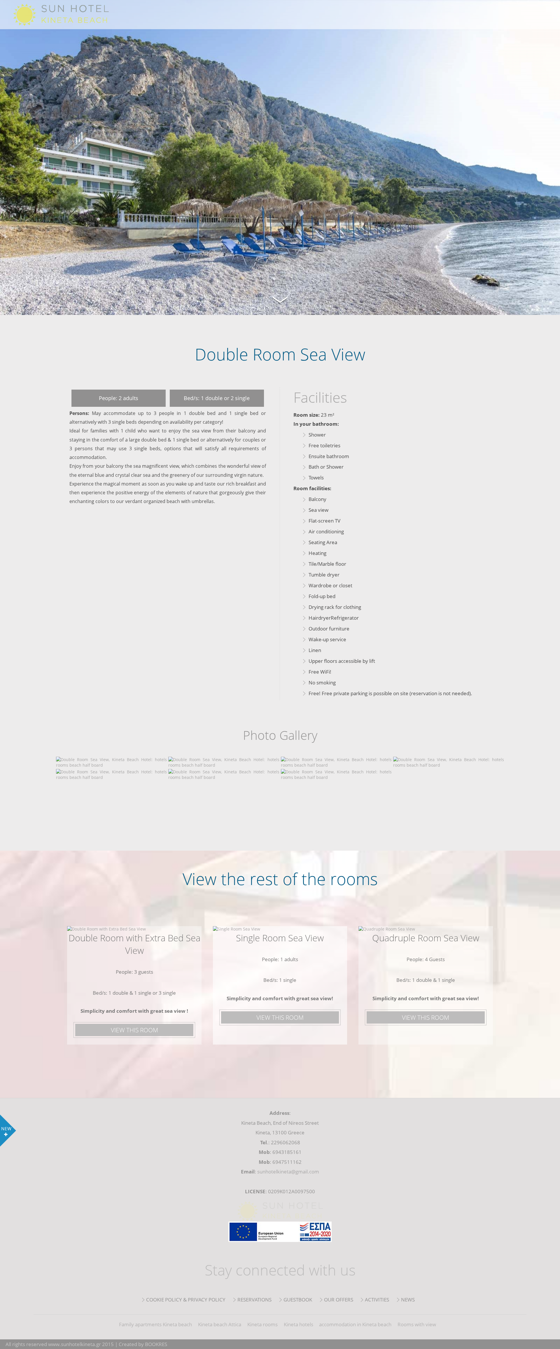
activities (377, 1299)
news (408, 1299)
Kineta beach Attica (219, 1324)
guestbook (298, 1299)
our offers (338, 1299)
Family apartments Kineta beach (155, 1324)
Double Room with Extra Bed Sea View (134, 944)
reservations (254, 1299)
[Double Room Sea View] (111, 765)
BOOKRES (156, 1344)
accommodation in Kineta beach (355, 1324)
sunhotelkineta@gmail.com (288, 1171)
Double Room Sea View (70, 14)
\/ (280, 299)
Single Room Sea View (280, 938)
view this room (134, 1030)
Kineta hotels (298, 1324)
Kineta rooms (262, 1324)
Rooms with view (417, 1324)
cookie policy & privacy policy (185, 1299)
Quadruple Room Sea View (425, 938)
